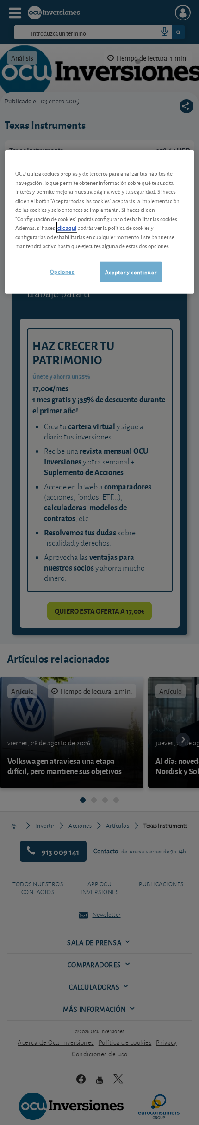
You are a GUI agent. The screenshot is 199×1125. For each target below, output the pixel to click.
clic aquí (66, 227)
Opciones (62, 271)
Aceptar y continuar (130, 271)
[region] (99, 222)
